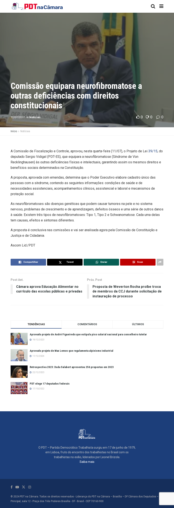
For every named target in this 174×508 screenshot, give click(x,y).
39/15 (152, 151)
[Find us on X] (23, 487)
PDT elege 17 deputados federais (50, 383)
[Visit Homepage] (38, 6)
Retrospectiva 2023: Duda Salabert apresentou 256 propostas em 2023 (72, 367)
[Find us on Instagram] (29, 487)
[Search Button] (153, 6)
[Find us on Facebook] (12, 487)
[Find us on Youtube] (17, 487)
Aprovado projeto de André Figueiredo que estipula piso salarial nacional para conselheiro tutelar (88, 334)
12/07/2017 (18, 117)
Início (14, 131)
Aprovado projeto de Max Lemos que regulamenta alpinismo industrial (71, 350)
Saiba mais (87, 461)
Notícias (35, 117)
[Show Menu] (161, 6)
